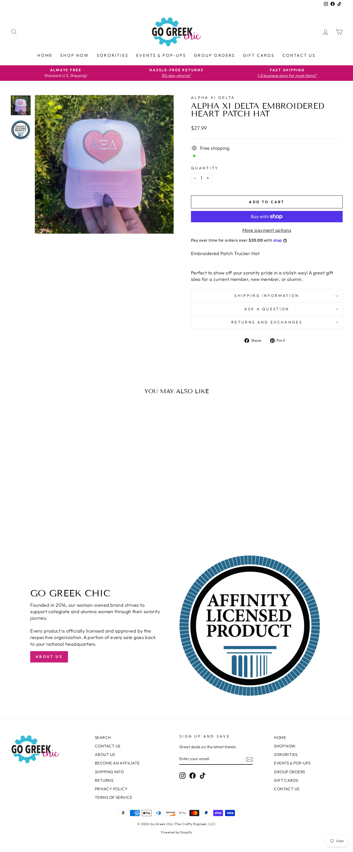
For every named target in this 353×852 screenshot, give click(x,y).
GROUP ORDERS (214, 55)
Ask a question (266, 309)
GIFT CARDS (259, 55)
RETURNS (104, 780)
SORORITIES (112, 55)
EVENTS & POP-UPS (161, 55)
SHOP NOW (74, 55)
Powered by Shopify (176, 832)
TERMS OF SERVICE (113, 797)
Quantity (205, 168)
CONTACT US (299, 55)
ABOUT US (105, 754)
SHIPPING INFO (109, 771)
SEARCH (103, 737)
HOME (44, 55)
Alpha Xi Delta (213, 97)
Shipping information (266, 295)
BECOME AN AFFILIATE (117, 763)
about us (49, 656)
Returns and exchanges (266, 322)
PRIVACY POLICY (111, 788)
